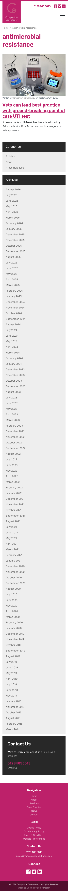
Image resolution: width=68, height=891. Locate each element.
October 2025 (14, 245)
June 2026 (12, 200)
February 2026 (14, 223)
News (9, 162)
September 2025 (15, 251)
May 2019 (11, 673)
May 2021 (11, 538)
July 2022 (11, 459)
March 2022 (13, 481)
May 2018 (11, 695)
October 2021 (13, 510)
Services (34, 803)
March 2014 (12, 729)
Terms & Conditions (34, 835)
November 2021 (15, 504)
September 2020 (15, 583)
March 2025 (13, 285)
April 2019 (11, 678)
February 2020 (14, 622)
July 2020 (11, 594)
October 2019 (13, 645)
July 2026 (11, 195)
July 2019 (11, 661)
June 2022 (12, 465)
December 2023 (15, 369)
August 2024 (13, 324)
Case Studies (34, 807)
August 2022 (13, 453)
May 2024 (11, 341)
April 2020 (12, 611)
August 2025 (13, 257)
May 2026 (11, 206)
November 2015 (15, 706)
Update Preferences (34, 838)
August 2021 (13, 521)
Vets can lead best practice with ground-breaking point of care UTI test (33, 111)
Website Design (26, 887)
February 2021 (14, 555)
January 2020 (14, 628)
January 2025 (14, 296)
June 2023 (12, 403)
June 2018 (12, 690)
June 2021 (12, 532)
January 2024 (14, 363)
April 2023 (12, 414)
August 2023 (13, 391)
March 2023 (13, 420)
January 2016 (13, 701)
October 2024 (14, 313)
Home (34, 796)
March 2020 (13, 616)
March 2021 (12, 549)
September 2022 (15, 448)
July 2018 (11, 684)
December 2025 (15, 234)
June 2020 (12, 600)
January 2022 (14, 493)
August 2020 (13, 588)
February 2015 (14, 723)
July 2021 (11, 526)
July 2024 (11, 330)
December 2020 (15, 566)
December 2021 (15, 498)
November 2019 (15, 639)
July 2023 (11, 397)
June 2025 (12, 268)
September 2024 (16, 318)
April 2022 (12, 476)
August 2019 (13, 656)
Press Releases (15, 167)
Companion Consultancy (23, 98)
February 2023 (14, 425)
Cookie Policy (34, 827)
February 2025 (14, 290)
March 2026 (13, 217)
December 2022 (15, 431)
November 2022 (15, 436)
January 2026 (14, 228)
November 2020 (15, 571)
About (34, 799)
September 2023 (16, 386)
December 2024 (15, 302)
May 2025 (11, 273)
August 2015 (13, 718)
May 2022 (11, 470)
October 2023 (14, 380)
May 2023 (11, 408)
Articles (10, 156)
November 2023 (15, 375)
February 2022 (14, 487)
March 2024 (13, 352)
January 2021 (13, 560)
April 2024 (12, 346)
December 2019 (15, 633)
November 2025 (15, 240)
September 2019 (15, 650)
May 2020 (11, 605)
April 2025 (12, 279)
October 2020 (14, 577)
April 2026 (12, 212)
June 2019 (12, 667)
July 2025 (11, 262)
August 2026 (13, 189)
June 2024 (12, 335)
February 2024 (14, 358)
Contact (34, 814)
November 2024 (15, 307)
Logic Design (43, 887)
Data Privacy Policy (34, 831)
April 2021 (11, 543)
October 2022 (14, 442)
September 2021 (15, 515)
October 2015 (13, 712)
